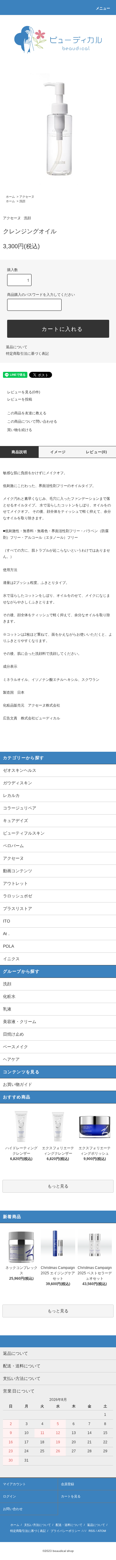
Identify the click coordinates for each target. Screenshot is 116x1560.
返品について (16, 347)
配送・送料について (69, 1524)
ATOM (102, 1530)
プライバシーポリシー (65, 1530)
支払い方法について (37, 1524)
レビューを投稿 (19, 399)
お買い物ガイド (17, 1084)
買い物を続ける (19, 430)
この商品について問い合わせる (32, 421)
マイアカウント (14, 1484)
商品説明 (19, 452)
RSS (92, 1530)
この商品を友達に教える (26, 413)
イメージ (58, 452)
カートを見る (71, 1496)
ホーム (10, 196)
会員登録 (67, 1484)
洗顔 (22, 201)
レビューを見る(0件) (23, 392)
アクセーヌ (26, 196)
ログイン (9, 1496)
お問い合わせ (13, 1509)
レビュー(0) (96, 452)
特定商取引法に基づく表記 (27, 353)
